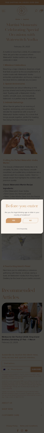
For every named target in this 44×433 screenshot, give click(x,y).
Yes (13, 220)
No (30, 220)
